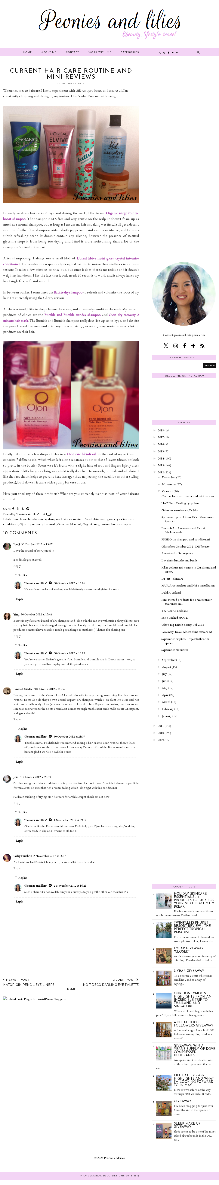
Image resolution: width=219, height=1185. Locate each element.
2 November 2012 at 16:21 (70, 885)
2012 (161, 472)
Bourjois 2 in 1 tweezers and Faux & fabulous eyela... (183, 530)
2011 (161, 726)
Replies (22, 575)
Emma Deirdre (22, 689)
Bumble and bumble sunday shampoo (36, 519)
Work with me (100, 52)
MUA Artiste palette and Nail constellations (188, 585)
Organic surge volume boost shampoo (107, 524)
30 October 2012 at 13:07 (36, 544)
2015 (161, 451)
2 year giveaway (189, 971)
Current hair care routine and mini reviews (187, 496)
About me (49, 52)
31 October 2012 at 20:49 (35, 777)
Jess (15, 777)
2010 (161, 733)
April (165, 695)
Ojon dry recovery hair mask (37, 524)
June (165, 681)
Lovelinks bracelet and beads (179, 560)
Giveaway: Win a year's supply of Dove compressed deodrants (194, 1050)
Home (27, 52)
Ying (16, 614)
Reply (17, 566)
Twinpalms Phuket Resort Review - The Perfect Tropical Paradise (192, 927)
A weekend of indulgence (177, 553)
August (166, 667)
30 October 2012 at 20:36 (49, 689)
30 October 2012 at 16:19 (69, 653)
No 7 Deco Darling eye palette (180, 503)
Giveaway (182, 1101)
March (166, 702)
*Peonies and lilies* (35, 583)
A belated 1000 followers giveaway (193, 1024)
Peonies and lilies (114, 1158)
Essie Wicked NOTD (174, 617)
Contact (72, 52)
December (169, 477)
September (169, 660)
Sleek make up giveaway (187, 1125)
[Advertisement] (184, 132)
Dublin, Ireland (171, 592)
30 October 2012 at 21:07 (69, 736)
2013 (161, 465)
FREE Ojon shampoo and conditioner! (185, 539)
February (168, 709)
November (169, 484)
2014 (161, 458)
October (167, 491)
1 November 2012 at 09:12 (70, 820)
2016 (161, 444)
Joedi (16, 544)
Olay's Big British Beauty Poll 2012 (182, 624)
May (165, 688)
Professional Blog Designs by (109, 1175)
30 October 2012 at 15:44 (36, 614)
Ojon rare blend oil (69, 524)
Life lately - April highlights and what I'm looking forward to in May (194, 1080)
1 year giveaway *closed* (189, 950)
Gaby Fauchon (22, 856)
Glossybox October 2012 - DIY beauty (185, 546)
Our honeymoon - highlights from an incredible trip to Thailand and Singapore (193, 1000)
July (164, 674)
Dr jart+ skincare (172, 578)
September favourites (174, 650)
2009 (161, 740)
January (167, 716)
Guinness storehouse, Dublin (179, 510)
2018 (161, 430)
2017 (161, 437)
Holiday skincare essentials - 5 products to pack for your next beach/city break (194, 900)
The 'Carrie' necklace (174, 611)
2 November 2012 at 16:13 (49, 856)
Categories (130, 52)
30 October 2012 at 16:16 (69, 583)
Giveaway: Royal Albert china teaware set (186, 632)
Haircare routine (71, 519)
